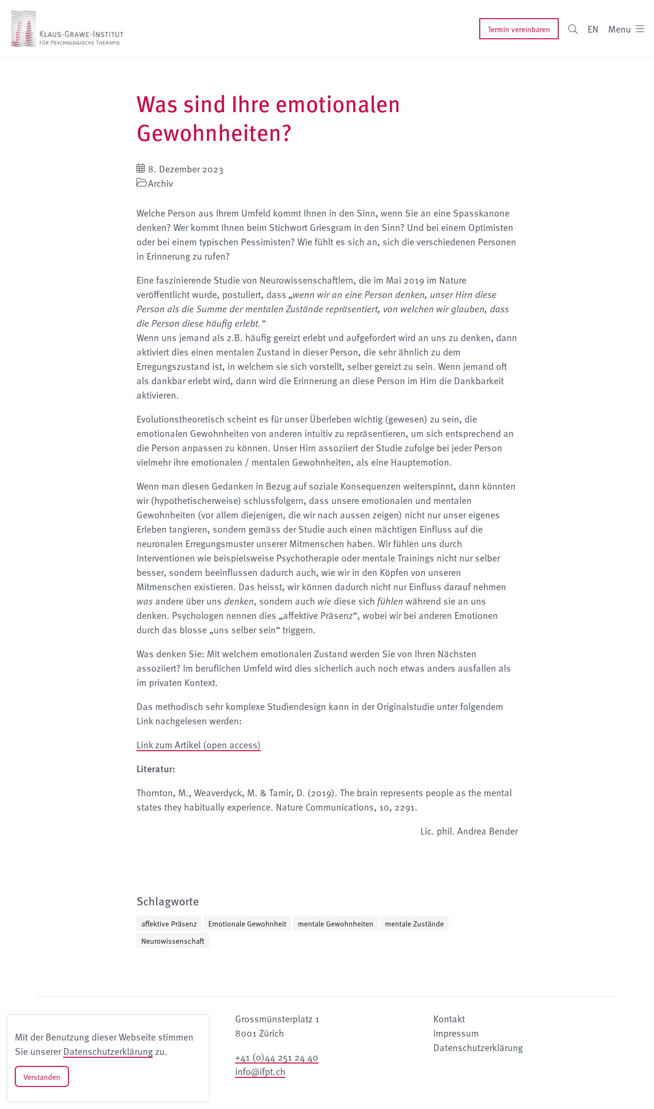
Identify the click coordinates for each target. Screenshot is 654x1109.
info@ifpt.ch (260, 1071)
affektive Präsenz (169, 923)
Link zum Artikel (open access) (198, 744)
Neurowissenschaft (172, 940)
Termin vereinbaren (519, 28)
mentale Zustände (414, 923)
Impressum (456, 1033)
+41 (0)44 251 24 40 (276, 1056)
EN (592, 28)
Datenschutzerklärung (108, 1051)
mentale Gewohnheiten (335, 923)
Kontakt (449, 1018)
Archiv (160, 183)
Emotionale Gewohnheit (247, 923)
